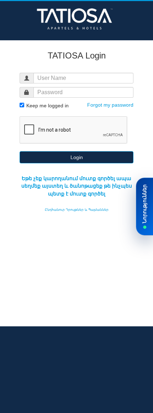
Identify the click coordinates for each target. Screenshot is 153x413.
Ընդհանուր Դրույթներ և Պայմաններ (77, 209)
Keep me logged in (47, 105)
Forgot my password (110, 105)
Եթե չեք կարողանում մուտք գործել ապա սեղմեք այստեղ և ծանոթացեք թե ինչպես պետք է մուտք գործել (76, 186)
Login (76, 157)
